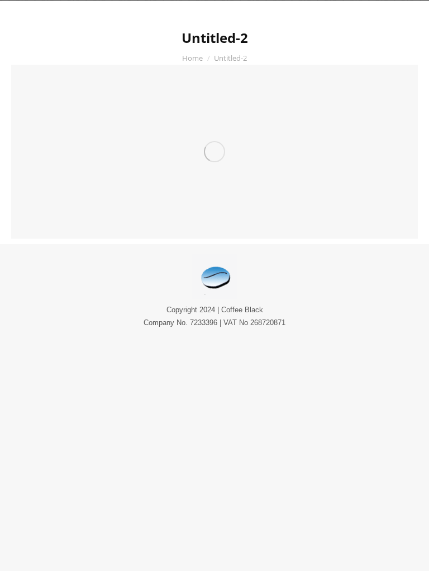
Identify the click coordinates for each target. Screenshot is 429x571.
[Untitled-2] (214, 152)
